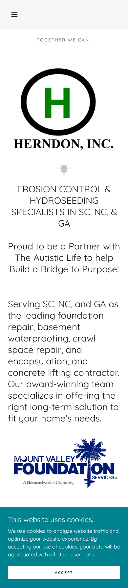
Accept (64, 572)
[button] (14, 14)
